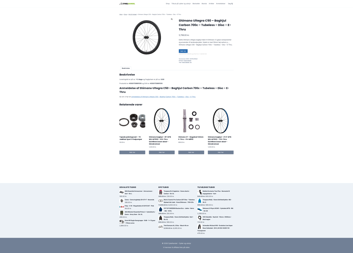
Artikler (211, 4)
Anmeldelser (220, 4)
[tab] (125, 68)
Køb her (183, 51)
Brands (204, 4)
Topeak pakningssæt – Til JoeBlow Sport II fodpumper (130, 138)
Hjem (120, 14)
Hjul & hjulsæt (133, 14)
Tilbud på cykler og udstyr (181, 4)
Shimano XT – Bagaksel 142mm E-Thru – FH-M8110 (190, 138)
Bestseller (196, 4)
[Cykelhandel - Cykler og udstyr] (127, 4)
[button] (171, 19)
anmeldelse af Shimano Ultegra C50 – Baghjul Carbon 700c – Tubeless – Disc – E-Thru (163, 97)
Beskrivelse (126, 68)
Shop (168, 4)
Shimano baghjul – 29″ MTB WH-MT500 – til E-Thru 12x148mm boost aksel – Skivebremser (160, 140)
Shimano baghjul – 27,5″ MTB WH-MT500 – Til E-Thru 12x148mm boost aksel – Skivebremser (219, 140)
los (191, 62)
